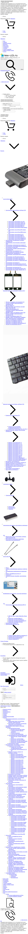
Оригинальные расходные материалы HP (17, 735)
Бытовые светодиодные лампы (18, 729)
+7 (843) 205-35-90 (5, 81)
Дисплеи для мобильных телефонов (16, 867)
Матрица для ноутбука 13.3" (17, 761)
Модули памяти (11, 850)
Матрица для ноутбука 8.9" (17, 754)
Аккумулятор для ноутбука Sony (18, 817)
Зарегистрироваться (16, 705)
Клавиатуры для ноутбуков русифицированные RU (17, 748)
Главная (5, 42)
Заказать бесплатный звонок (6, 1)
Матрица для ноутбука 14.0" (17, 760)
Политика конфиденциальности (10, 891)
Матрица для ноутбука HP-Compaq (18, 756)
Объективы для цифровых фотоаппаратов (17, 869)
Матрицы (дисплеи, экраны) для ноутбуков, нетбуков (15, 752)
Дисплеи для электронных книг (15, 870)
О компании (6, 46)
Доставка (5, 48)
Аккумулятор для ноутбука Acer (18, 816)
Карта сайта (5, 45)
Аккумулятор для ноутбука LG (18, 824)
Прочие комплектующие (13, 854)
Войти (21, 685)
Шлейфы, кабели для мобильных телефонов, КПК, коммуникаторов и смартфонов (16, 864)
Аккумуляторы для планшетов (15, 788)
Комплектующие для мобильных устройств (15, 847)
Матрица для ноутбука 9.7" (17, 764)
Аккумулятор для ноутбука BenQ (18, 828)
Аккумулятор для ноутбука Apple (18, 823)
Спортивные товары (10, 872)
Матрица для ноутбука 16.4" (17, 771)
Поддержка (5, 879)
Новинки (5, 887)
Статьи (7, 894)
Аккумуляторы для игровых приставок (17, 801)
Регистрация (6, 686)
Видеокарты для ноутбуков (14, 774)
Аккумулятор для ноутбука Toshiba (18, 822)
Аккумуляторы (9, 783)
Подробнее (3, 655)
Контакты (5, 44)
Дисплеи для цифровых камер (15, 861)
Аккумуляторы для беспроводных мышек (17, 787)
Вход (2, 686)
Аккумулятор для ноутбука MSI (18, 834)
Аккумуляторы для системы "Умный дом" (17, 811)
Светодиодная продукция (14, 728)
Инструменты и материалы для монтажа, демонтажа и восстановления (17, 724)
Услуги (4, 51)
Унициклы (13, 876)
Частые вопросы (6, 711)
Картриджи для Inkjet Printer (17, 738)
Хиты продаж (6, 889)
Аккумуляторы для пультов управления (17, 800)
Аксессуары (8, 835)
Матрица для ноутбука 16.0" (17, 772)
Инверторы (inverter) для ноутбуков (16, 777)
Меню (5, 674)
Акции (4, 888)
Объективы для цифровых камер (15, 868)
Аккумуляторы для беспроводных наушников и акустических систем (16, 790)
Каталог (2, 150)
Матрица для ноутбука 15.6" (17, 755)
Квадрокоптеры (14, 877)
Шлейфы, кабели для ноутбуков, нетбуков (17, 776)
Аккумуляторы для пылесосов (15, 809)
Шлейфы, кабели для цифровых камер (16, 857)
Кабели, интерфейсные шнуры (15, 836)
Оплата (2, 641)
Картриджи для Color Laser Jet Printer (19, 741)
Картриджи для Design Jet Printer (18, 742)
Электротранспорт (12, 874)
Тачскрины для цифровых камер (15, 862)
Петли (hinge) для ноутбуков (14, 778)
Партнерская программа (8, 716)
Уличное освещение (15, 733)
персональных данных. (6, 705)
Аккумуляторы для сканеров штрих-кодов (17, 805)
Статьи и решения (7, 49)
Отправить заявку (4, 114)
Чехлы (9, 845)
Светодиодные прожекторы (17, 734)
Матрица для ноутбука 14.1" (17, 770)
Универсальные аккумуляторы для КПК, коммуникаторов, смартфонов (17, 795)
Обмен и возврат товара (8, 50)
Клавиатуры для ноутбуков (14, 745)
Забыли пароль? (7, 692)
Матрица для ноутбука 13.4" (17, 762)
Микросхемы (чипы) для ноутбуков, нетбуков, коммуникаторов (16, 722)
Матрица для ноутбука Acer (17, 765)
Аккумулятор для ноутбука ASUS (18, 829)
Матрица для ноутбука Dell (17, 769)
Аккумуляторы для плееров (14, 804)
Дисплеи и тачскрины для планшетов (16, 871)
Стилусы (10, 837)
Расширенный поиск (5, 70)
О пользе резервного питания (14, 896)
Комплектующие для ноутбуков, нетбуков (15, 744)
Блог (4, 41)
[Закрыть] (13, 101)
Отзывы (5, 715)
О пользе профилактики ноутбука (15, 895)
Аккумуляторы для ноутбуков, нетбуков (17, 815)
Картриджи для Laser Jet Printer (18, 740)
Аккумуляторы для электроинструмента (17, 810)
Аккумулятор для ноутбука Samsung (19, 818)
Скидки (5, 714)
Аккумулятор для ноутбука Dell (18, 830)
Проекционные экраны (13, 743)
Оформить (12, 18)
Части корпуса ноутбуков (13, 782)
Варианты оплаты (7, 43)
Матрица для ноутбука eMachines (18, 768)
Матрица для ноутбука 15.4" (17, 767)
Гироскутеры (14, 875)
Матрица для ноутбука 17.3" (17, 763)
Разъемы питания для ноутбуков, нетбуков (17, 775)
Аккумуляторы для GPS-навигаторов (16, 796)
